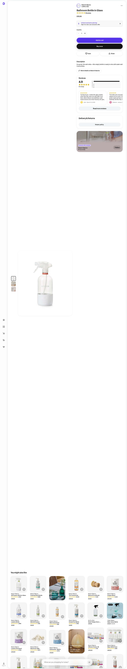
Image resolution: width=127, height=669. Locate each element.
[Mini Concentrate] (57, 611)
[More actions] (121, 5)
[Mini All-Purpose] (38, 611)
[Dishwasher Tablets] (57, 638)
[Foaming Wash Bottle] (38, 584)
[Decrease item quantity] (78, 33)
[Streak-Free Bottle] (76, 611)
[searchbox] (67, 662)
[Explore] (3, 326)
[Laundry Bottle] (19, 611)
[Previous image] (21, 284)
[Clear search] (89, 662)
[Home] (3, 320)
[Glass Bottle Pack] (115, 636)
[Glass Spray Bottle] (115, 611)
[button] (100, 82)
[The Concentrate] (76, 584)
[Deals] (3, 340)
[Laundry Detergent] (19, 637)
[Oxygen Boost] (115, 584)
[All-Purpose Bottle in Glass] (19, 584)
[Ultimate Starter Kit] (96, 636)
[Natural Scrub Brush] (96, 584)
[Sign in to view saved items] (3, 347)
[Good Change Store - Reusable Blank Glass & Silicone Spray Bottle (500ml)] (96, 611)
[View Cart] (3, 333)
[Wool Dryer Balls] (38, 637)
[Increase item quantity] (85, 33)
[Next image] (69, 284)
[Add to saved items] (24, 589)
